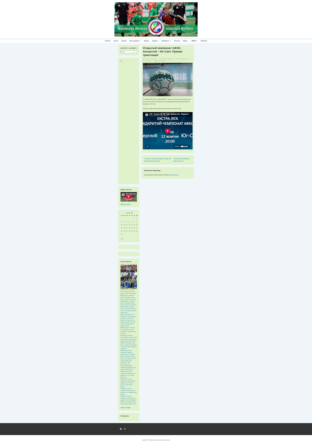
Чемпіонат (204, 41)
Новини (124, 41)
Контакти (177, 41)
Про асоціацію (134, 41)
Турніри (154, 41)
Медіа (185, 41)
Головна (107, 41)
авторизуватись (174, 175)
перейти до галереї (125, 204)
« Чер (121, 239)
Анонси (115, 41)
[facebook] (120, 429)
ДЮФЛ (194, 41)
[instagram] (124, 429)
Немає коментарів (160, 60)
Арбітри (146, 41)
